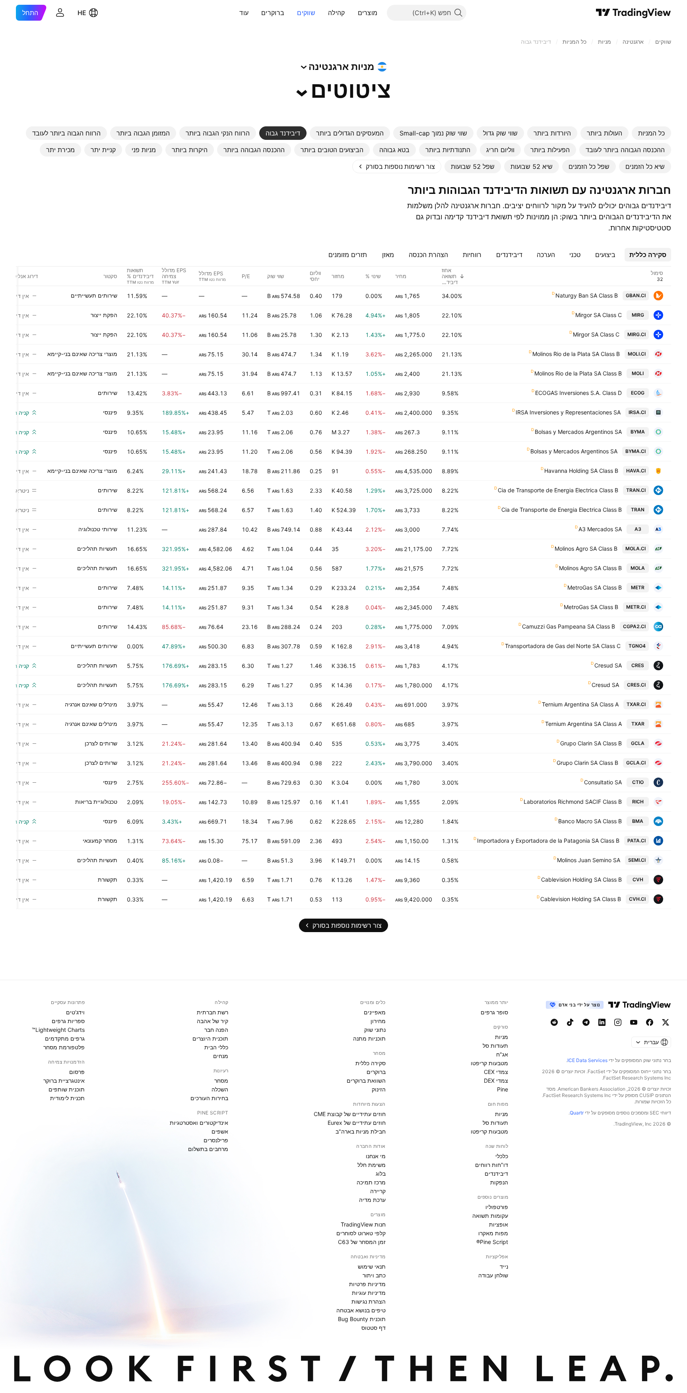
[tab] (651, 133)
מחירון (378, 1021)
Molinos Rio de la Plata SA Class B (576, 353)
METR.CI (636, 607)
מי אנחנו (376, 1156)
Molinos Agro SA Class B (586, 548)
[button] (351, 13)
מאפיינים (375, 1012)
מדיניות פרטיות (367, 1284)
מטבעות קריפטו (489, 1063)
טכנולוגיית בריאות (96, 801)
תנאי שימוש (372, 1266)
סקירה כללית (370, 1063)
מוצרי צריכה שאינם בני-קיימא (82, 353)
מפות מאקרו (493, 1233)
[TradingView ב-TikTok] (570, 1022)
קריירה (378, 1191)
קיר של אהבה (212, 1021)
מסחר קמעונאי (100, 840)
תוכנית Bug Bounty (362, 1319)
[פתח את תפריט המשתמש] (60, 13)
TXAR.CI (636, 704)
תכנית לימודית (67, 1098)
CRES (637, 665)
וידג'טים (75, 1012)
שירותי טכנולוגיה (97, 529)
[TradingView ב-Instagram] (617, 1022)
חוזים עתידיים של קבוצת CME (350, 1114)
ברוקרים (272, 13)
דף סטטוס (373, 1327)
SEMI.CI (637, 860)
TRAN (637, 510)
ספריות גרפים (68, 1021)
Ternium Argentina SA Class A (580, 704)
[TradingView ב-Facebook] (649, 1022)
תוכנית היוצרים (210, 1038)
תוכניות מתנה (369, 1038)
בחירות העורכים (209, 1098)
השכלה (220, 1089)
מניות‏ (501, 1036)
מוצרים (368, 13)
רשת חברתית (212, 1012)
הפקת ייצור (104, 314)
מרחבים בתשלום (208, 1148)
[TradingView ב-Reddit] (554, 1022)
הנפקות (499, 1182)
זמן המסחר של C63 (362, 1241)
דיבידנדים (496, 1173)
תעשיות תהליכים (97, 548)
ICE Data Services (587, 1060)
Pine (502, 1089)
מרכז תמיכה (371, 1182)
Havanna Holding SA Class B (581, 470)
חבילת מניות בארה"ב (361, 1131)
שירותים (107, 392)
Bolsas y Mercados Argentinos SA (578, 431)
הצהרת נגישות (368, 1301)
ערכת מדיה (372, 1199)
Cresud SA (608, 665)
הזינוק (379, 1089)
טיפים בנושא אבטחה (361, 1310)
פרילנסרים (216, 1140)
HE (82, 13)
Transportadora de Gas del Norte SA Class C (563, 645)
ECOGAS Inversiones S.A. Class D (578, 392)
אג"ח (502, 1054)
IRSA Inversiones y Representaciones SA (568, 412)
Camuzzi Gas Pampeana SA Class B (568, 626)
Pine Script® (492, 1241)
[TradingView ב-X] (665, 1022)
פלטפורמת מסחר (64, 1047)
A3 (638, 529)
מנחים (220, 1055)
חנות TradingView (363, 1224)
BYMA (638, 432)
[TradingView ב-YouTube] (633, 1022)
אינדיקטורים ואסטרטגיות (199, 1122)
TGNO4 (637, 646)
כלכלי (501, 1156)
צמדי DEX (496, 1080)
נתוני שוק (375, 1029)
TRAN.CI (636, 490)
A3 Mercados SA (600, 529)
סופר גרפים (494, 1012)
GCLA (637, 743)
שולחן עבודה (493, 1275)
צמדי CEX (496, 1071)
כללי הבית (216, 1047)
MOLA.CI (635, 548)
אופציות (498, 1224)
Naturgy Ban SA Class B (586, 295)
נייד (504, 1266)
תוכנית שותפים (67, 1089)
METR (637, 587)
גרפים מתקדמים (65, 1038)
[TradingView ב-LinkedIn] (601, 1022)
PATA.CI (636, 841)
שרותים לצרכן (101, 743)
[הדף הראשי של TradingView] (633, 12)
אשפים (220, 1131)
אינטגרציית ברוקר (64, 1080)
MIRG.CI (636, 334)
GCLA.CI (636, 763)
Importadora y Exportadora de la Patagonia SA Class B (548, 840)
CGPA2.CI (634, 626)
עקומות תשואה (490, 1215)
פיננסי (110, 412)
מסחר (221, 1080)
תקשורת (107, 879)
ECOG (637, 393)
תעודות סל (495, 1045)
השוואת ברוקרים (366, 1080)
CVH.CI (637, 899)
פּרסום (77, 1071)
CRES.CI (636, 685)
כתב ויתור (374, 1275)
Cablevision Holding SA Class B (581, 879)
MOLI (638, 373)
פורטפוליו (496, 1206)
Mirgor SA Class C (598, 314)
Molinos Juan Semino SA (588, 860)
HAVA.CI (636, 471)
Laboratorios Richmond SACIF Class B (573, 801)
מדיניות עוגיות (369, 1292)
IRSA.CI (637, 412)
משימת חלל (371, 1164)
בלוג (381, 1173)
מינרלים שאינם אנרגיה (91, 704)
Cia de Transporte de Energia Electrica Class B (558, 490)
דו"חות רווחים (491, 1164)
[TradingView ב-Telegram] (586, 1022)
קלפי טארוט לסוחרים (361, 1233)
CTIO (638, 782)
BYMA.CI (635, 451)
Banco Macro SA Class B (590, 821)
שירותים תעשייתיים (94, 295)
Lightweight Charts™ (58, 1029)
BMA (637, 821)
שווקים (306, 13)
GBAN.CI (636, 295)
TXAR (637, 724)
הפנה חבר (216, 1029)
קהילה (336, 13)
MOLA (638, 568)
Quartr (577, 1113)
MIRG (638, 315)
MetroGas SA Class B (594, 587)
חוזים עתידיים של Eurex (357, 1122)
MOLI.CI (637, 354)
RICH (638, 802)
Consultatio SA (603, 782)
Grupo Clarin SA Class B (591, 743)
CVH (638, 879)
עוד (243, 13)
